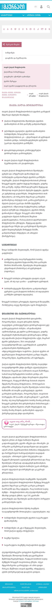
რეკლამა (26, 587)
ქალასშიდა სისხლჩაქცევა (14, 72)
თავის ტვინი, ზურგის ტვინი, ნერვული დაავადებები (11, 95)
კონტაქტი (42, 587)
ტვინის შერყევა (10, 81)
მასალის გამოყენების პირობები (29, 601)
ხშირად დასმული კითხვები (26, 591)
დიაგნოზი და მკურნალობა (16, 58)
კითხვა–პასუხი (42, 584)
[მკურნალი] (13, 6)
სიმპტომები (10, 53)
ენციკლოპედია (9, 587)
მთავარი (9, 584)
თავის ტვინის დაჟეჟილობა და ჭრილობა (20, 86)
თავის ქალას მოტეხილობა (14, 67)
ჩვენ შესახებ (25, 584)
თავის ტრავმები (32, 95)
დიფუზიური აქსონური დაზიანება (17, 77)
